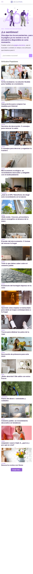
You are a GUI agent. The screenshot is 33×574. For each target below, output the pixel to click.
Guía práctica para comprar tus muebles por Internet (13, 105)
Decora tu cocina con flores (12, 465)
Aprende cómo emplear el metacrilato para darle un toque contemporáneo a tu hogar (16, 310)
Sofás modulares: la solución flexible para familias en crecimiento (15, 83)
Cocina (3, 463)
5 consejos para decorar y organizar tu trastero (16, 149)
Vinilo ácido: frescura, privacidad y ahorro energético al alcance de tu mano (15, 219)
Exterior (3, 193)
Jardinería (4, 396)
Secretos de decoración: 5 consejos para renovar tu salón (15, 127)
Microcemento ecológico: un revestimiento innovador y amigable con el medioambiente (15, 173)
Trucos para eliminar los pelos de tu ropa (15, 333)
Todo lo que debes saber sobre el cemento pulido (14, 264)
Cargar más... (16, 470)
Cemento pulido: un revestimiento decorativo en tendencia (14, 422)
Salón (3, 80)
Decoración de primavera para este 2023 (15, 355)
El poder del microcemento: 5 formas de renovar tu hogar (15, 242)
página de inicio (19, 45)
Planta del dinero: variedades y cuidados (13, 400)
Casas (3, 102)
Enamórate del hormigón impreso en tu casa (16, 287)
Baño (2, 374)
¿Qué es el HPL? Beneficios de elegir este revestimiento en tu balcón (15, 196)
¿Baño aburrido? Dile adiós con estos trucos (15, 377)
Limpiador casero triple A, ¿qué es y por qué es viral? (15, 444)
